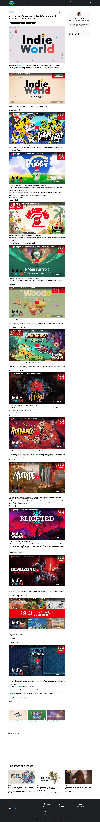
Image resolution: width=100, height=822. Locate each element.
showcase (20, 70)
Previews (47, 1)
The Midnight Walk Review (20, 412)
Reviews (40, 1)
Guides (61, 1)
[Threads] (10, 808)
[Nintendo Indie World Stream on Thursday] (18, 715)
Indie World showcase (20, 65)
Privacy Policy (69, 1)
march (23, 22)
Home (28, 1)
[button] (70, 34)
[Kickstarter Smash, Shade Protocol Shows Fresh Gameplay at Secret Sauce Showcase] (37, 715)
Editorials (54, 1)
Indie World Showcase (15, 22)
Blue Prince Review (18, 686)
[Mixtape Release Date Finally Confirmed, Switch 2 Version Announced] (56, 715)
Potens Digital (62, 819)
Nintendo (28, 22)
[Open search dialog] (90, 3)
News (34, 1)
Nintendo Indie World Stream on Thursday (16, 720)
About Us (50, 4)
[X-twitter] (11, 808)
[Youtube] (13, 808)
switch (33, 22)
